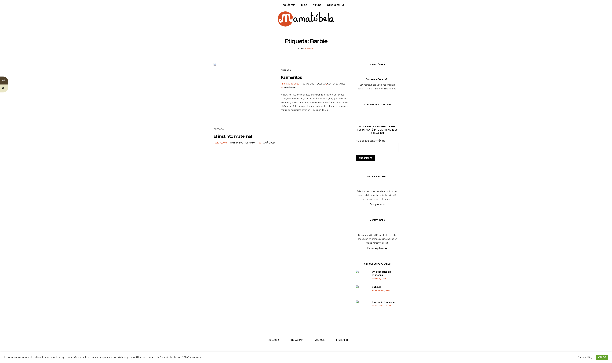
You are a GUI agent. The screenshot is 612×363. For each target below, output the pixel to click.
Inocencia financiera (383, 302)
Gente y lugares (336, 83)
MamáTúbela (291, 87)
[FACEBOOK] (215, 5)
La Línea (376, 286)
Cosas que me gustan (314, 83)
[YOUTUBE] (224, 5)
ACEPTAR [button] (602, 357)
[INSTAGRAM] (219, 5)
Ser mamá (249, 142)
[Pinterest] (229, 5)
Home (301, 48)
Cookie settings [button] (585, 357)
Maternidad (237, 142)
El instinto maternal (233, 136)
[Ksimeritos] (241, 90)
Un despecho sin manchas (381, 273)
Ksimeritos (291, 77)
